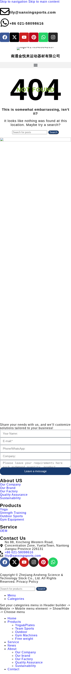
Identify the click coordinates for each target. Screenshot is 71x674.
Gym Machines (26, 635)
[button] (35, 65)
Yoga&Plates (25, 625)
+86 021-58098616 (26, 23)
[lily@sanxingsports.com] (4, 11)
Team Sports (24, 628)
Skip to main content (43, 1)
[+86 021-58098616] (4, 22)
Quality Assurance (29, 662)
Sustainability (25, 665)
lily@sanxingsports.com (32, 12)
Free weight (24, 638)
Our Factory (24, 659)
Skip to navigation (14, 1)
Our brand (22, 655)
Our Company (25, 652)
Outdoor (21, 632)
